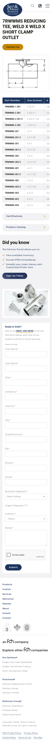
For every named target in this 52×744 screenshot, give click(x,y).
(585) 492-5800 (40, 5)
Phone (9, 463)
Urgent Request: (15, 505)
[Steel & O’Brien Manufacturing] (12, 9)
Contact (6, 618)
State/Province (14, 434)
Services (6, 594)
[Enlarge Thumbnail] (26, 73)
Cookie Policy (9, 737)
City (8, 420)
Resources (8, 599)
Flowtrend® (8, 679)
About (5, 608)
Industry (10, 513)
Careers (6, 613)
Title (8, 377)
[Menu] (47, 5)
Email (9, 477)
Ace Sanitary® (9, 657)
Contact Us (12, 47)
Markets (6, 603)
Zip (7, 448)
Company (11, 391)
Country (10, 406)
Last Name (11, 363)
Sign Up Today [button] (14, 275)
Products (7, 584)
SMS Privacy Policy (11, 733)
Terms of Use (24, 737)
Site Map (37, 737)
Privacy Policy (31, 733)
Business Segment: (16, 491)
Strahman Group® (12, 701)
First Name (12, 349)
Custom (6, 589)
